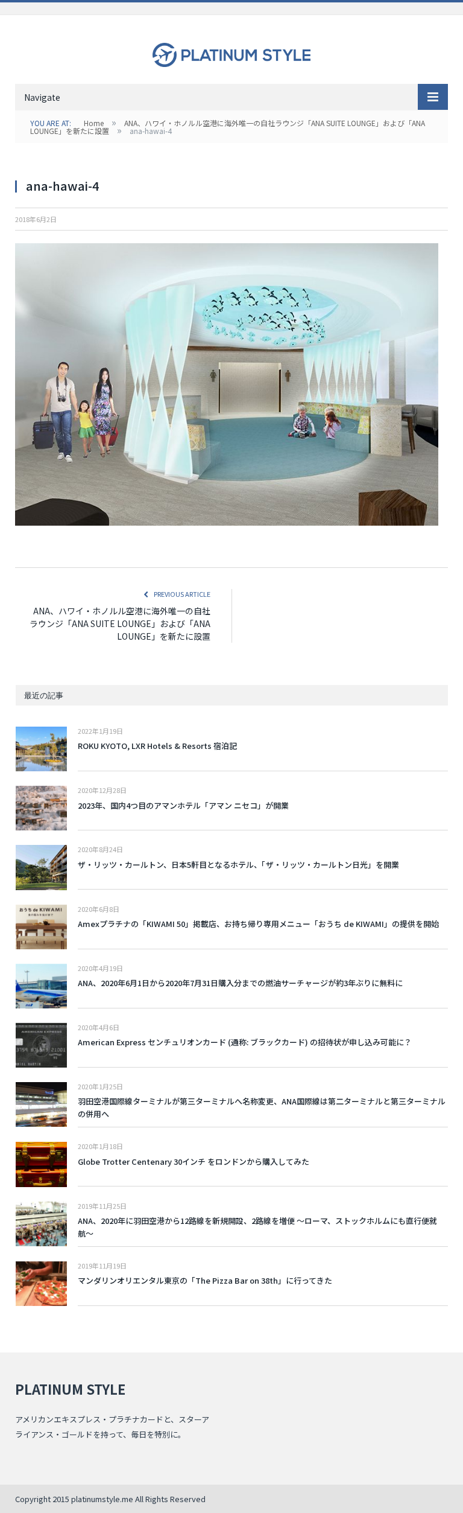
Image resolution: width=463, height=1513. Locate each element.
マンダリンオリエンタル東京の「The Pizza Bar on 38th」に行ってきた (205, 1280)
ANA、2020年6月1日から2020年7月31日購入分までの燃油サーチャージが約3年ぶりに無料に (240, 983)
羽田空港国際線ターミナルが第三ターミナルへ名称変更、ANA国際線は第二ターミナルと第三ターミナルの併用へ (262, 1107)
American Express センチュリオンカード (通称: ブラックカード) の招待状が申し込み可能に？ (245, 1042)
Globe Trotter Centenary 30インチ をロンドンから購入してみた (193, 1161)
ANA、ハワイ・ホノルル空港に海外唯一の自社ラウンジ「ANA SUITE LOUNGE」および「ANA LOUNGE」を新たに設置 (120, 623)
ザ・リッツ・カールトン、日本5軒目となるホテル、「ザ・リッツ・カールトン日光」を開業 (238, 864)
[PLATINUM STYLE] (232, 51)
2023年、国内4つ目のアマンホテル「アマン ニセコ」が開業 (183, 805)
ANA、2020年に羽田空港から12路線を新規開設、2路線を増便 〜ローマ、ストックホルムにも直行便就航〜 (257, 1227)
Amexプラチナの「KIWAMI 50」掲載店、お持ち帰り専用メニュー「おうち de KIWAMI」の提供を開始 (258, 923)
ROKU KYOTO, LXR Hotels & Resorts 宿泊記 (157, 745)
